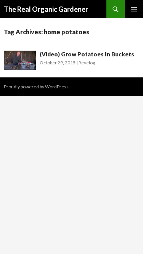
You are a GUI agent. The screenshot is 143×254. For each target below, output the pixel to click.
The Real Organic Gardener (46, 9)
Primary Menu (134, 9)
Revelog (87, 62)
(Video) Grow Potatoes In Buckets (87, 54)
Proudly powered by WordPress (36, 86)
